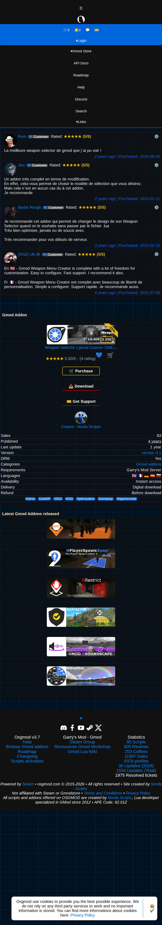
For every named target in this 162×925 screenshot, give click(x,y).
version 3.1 (151, 453)
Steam (28, 784)
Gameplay (105, 499)
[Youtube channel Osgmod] (81, 727)
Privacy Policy (83, 915)
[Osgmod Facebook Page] (72, 727)
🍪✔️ (152, 908)
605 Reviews (136, 746)
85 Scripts (136, 742)
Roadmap (81, 75)
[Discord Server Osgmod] (63, 727)
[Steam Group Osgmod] (89, 727)
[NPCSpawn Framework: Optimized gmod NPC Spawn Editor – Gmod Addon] (81, 537)
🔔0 (77, 30)
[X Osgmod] (98, 727)
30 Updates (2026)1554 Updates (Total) (136, 768)
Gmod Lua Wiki (82, 751)
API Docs (81, 63)
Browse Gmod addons (27, 746)
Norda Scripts (120, 797)
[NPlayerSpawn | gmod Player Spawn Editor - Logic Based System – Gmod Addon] (81, 566)
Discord (81, 99)
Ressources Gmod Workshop (82, 746)
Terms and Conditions (103, 793)
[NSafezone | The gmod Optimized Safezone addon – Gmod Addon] (81, 625)
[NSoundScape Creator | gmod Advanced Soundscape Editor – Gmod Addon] (81, 655)
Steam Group (82, 742)
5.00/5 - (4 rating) (71, 358)
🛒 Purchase (81, 371)
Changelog (27, 756)
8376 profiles (136, 761)
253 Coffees (136, 751)
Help (81, 87)
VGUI (58, 499)
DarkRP (44, 499)
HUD (69, 499)
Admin (30, 499)
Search (81, 111)
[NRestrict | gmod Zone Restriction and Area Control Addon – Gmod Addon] (81, 596)
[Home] (81, 20)
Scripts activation (27, 761)
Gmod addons (148, 464)
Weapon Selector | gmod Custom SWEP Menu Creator (93, 347)
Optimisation (85, 499)
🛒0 (66, 30)
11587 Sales (136, 756)
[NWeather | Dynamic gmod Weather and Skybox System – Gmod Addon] (81, 684)
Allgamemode (126, 499)
